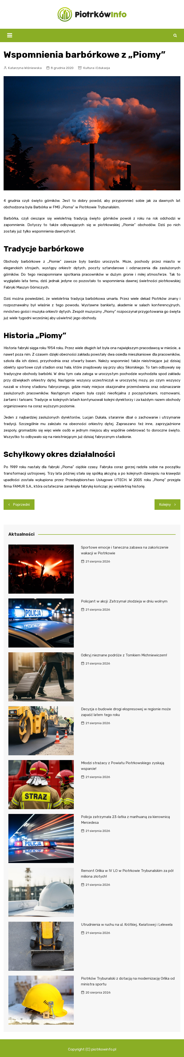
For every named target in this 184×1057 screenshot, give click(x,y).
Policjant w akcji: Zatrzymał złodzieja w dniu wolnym (124, 601)
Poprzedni (21, 504)
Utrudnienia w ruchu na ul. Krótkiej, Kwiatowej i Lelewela (126, 924)
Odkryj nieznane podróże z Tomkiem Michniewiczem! (124, 655)
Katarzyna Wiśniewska (25, 68)
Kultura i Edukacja (96, 68)
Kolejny (165, 504)
